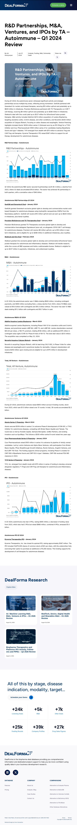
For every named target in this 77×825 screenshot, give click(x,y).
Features (7, 785)
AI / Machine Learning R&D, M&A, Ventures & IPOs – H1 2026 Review (20, 616)
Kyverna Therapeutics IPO (14, 539)
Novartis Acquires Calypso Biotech (17, 340)
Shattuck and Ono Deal (13, 237)
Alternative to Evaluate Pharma (59, 785)
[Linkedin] (7, 772)
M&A (41, 53)
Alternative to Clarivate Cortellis (59, 794)
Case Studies (31, 794)
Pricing (7, 790)
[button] (65, 53)
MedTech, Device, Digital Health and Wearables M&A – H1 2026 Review (55, 616)
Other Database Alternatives (58, 807)
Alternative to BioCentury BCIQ (59, 798)
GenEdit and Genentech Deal (15, 204)
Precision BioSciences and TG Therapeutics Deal (22, 221)
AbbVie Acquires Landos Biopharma (18, 321)
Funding (36, 53)
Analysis (30, 53)
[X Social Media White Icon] (15, 772)
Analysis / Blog (31, 790)
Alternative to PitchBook (57, 802)
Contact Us (30, 798)
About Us (30, 785)
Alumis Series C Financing (14, 422)
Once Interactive (18, 822)
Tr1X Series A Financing (13, 460)
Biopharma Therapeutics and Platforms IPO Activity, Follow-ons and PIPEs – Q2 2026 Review (21, 649)
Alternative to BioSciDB (57, 790)
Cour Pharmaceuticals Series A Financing (20, 438)
